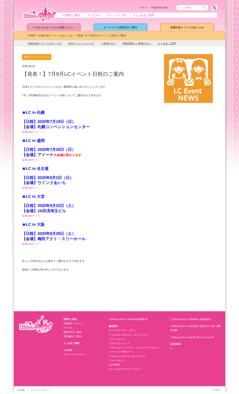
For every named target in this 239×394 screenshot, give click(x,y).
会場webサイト (31, 132)
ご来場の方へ (108, 43)
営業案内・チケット (73, 323)
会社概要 (68, 350)
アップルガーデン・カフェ (122, 330)
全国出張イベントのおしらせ (44, 43)
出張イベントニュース (81, 43)
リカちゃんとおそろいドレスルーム (127, 356)
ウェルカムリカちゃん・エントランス (128, 334)
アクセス (68, 327)
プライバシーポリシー (74, 354)
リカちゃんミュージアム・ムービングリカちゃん (134, 347)
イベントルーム (117, 339)
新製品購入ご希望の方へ (137, 43)
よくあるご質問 (167, 43)
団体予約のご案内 (72, 332)
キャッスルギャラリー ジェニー (125, 369)
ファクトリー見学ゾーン (121, 351)
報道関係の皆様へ (161, 7)
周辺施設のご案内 (72, 336)
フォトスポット (117, 360)
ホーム (145, 7)
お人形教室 (114, 364)
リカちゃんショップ (119, 343)
